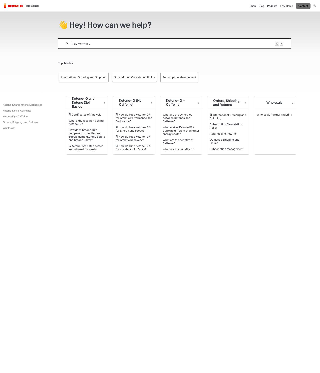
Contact (303, 6)
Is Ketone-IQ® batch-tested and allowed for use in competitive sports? (86, 149)
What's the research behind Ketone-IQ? (86, 122)
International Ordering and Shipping (228, 116)
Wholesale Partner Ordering (274, 114)
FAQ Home (286, 6)
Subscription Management (227, 149)
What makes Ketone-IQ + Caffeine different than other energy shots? (181, 131)
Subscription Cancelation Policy (226, 126)
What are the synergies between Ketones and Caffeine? (177, 118)
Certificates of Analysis (86, 114)
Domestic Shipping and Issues (225, 141)
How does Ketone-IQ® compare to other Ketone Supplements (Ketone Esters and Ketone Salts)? (87, 135)
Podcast (272, 6)
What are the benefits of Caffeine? (178, 141)
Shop (253, 6)
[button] (315, 5)
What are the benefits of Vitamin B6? (178, 151)
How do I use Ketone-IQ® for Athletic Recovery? (133, 138)
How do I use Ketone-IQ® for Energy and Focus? (133, 129)
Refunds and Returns (223, 133)
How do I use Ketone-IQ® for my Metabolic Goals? (133, 147)
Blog (261, 6)
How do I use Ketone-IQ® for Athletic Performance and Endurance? (134, 118)
